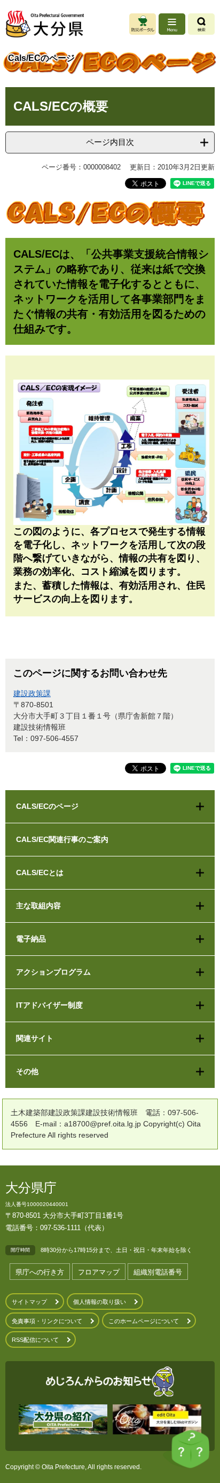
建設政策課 (32, 693)
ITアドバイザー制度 (49, 1005)
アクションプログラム (53, 972)
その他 (27, 1071)
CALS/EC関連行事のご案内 (62, 839)
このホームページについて (143, 1321)
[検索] (201, 24)
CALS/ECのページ (47, 806)
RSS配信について (35, 1340)
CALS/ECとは (40, 872)
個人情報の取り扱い (99, 1302)
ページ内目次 (110, 141)
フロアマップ (99, 1272)
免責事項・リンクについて (47, 1321)
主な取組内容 (38, 905)
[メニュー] (172, 24)
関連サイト (34, 1038)
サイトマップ (29, 1302)
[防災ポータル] (142, 24)
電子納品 (31, 938)
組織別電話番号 (157, 1272)
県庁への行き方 (39, 1272)
